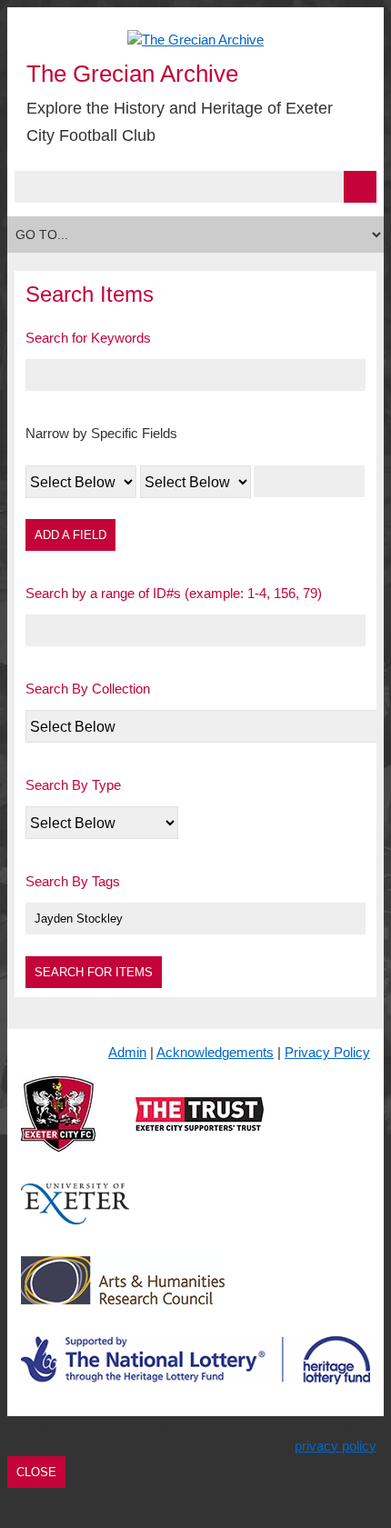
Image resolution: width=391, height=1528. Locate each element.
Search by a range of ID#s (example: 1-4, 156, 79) (173, 593)
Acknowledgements (215, 1052)
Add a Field (70, 535)
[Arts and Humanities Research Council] (123, 1295)
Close (36, 1472)
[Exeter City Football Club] (58, 1128)
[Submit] (360, 187)
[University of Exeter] (75, 1218)
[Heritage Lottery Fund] (195, 1375)
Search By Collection (87, 688)
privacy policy (335, 1445)
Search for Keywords (88, 337)
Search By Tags (72, 881)
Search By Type (73, 785)
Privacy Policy (327, 1052)
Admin (127, 1052)
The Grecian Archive (132, 73)
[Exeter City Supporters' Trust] (199, 1128)
